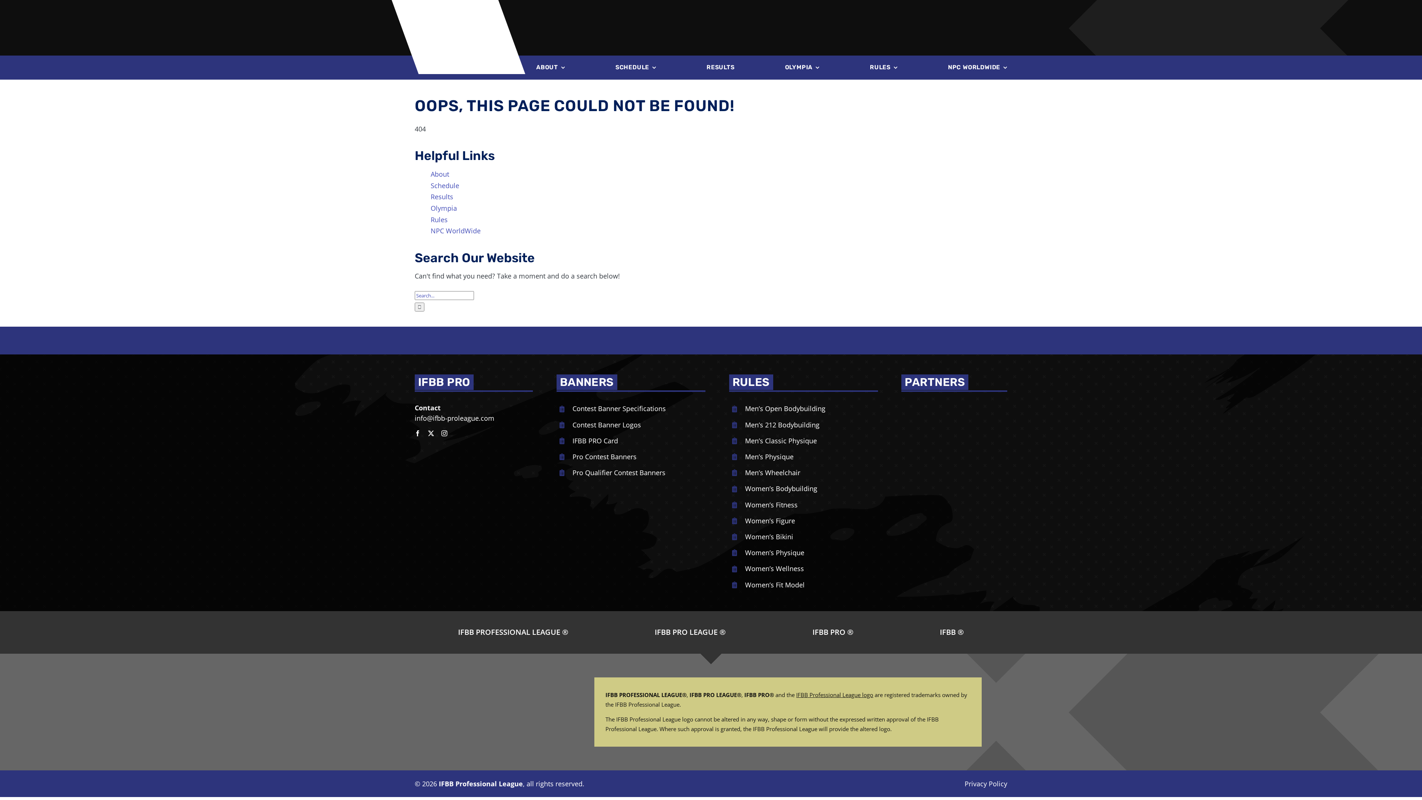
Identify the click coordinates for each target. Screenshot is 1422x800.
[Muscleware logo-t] (648, 11)
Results (442, 196)
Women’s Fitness (771, 504)
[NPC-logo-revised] (734, 14)
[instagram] (444, 433)
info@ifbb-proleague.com (454, 418)
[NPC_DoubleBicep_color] (932, 402)
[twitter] (431, 433)
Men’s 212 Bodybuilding (782, 424)
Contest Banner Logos (607, 424)
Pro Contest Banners (605, 456)
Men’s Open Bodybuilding (785, 408)
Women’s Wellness (774, 568)
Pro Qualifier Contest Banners (619, 472)
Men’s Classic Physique (781, 440)
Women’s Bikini (769, 536)
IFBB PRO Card (595, 440)
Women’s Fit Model (775, 584)
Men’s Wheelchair (772, 472)
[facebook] (418, 433)
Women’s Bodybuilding (781, 488)
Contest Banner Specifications (619, 408)
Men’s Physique (769, 456)
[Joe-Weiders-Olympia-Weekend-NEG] (853, 14)
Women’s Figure (770, 520)
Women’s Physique (774, 552)
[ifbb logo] (462, 11)
